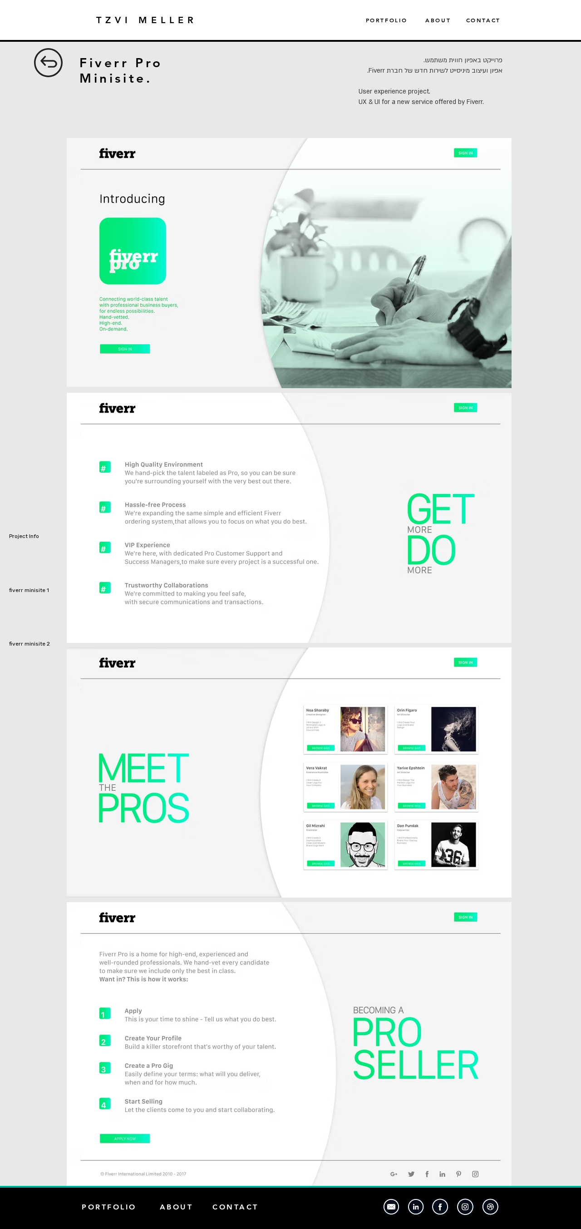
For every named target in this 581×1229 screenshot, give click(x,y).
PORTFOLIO (396, 20)
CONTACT (483, 20)
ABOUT (438, 20)
